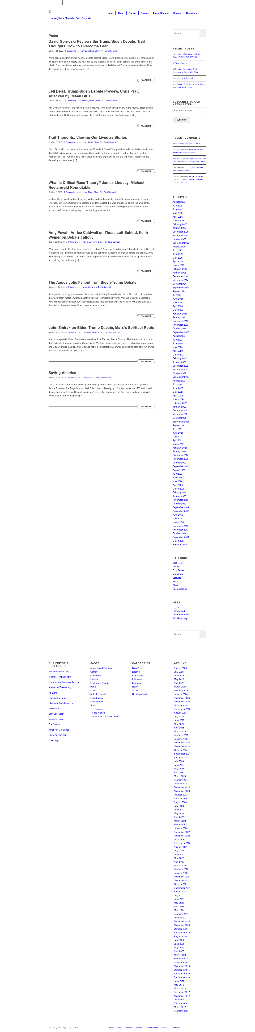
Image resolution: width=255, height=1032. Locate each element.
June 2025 (178, 253)
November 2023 (180, 324)
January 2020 (179, 496)
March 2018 (178, 522)
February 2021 (180, 447)
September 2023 (181, 332)
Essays (176, 566)
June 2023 (178, 343)
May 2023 (177, 347)
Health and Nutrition (100, 683)
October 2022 (179, 373)
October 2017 (179, 533)
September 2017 (181, 537)
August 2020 (179, 470)
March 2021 (178, 444)
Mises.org (53, 740)
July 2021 (177, 429)
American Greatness (59, 729)
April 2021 (178, 440)
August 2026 (179, 201)
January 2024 (179, 317)
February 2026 (180, 224)
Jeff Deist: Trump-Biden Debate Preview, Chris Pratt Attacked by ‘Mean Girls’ (94, 93)
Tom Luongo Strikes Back (183, 78)
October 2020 (179, 462)
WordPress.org (180, 618)
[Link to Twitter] (54, 2)
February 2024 (180, 313)
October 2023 (179, 328)
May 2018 (177, 518)
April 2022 (178, 395)
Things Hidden (97, 712)
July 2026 (177, 205)
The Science (96, 709)
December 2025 (180, 231)
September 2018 (181, 511)
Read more (146, 80)
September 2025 (181, 242)
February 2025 (180, 268)
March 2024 (178, 309)
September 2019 (181, 507)
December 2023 (180, 321)
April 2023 (178, 350)
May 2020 (177, 481)
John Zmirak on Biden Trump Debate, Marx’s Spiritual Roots (101, 327)
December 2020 (180, 455)
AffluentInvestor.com (59, 671)
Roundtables (96, 697)
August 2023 (179, 335)
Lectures (177, 577)
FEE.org (53, 692)
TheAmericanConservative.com (64, 682)
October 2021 (179, 417)
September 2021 (181, 421)
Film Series (178, 570)
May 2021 (177, 436)
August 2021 (179, 425)
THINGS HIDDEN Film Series (105, 716)
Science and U (97, 701)
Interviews (84, 50)
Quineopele (177, 149)
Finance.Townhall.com (60, 676)
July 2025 (177, 250)
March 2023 (178, 354)
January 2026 (179, 227)
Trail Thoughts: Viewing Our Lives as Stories (88, 137)
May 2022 (177, 391)
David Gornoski (111, 50)
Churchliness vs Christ (191, 143)
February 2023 (180, 358)
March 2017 (178, 540)
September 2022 (181, 376)
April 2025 (178, 261)
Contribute (95, 675)
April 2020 (178, 485)
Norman (176, 143)
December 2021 (180, 410)
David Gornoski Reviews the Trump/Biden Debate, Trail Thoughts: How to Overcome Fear (97, 43)
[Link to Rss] (65, 2)
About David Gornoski (101, 668)
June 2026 (178, 209)
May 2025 (177, 257)
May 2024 (177, 302)
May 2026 (177, 212)
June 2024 (178, 298)
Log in (176, 607)
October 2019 (179, 503)
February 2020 (180, 492)
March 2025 (178, 265)
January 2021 (179, 451)
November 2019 (180, 499)
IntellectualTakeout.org (60, 687)
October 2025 (179, 239)
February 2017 (180, 544)
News (91, 50)
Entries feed (179, 610)
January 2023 (179, 362)
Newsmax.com (56, 719)
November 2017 (180, 529)
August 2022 (179, 380)
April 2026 (178, 216)
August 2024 (179, 291)
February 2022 (180, 403)
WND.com (54, 708)
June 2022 (178, 388)
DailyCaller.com (56, 713)
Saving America (62, 372)
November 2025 (180, 235)
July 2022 (177, 384)
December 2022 (180, 365)
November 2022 (180, 369)
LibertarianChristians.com (61, 703)
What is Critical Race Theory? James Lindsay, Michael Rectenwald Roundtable (96, 185)
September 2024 (181, 287)
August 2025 (179, 246)
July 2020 (177, 473)
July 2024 (177, 294)
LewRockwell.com (58, 697)
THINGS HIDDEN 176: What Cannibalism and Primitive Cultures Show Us (188, 179)
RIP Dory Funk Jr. (180, 63)
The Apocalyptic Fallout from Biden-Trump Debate (93, 282)
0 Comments (70, 50)
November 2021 (180, 414)
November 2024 (180, 280)
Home (93, 686)
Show (97, 50)
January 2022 (179, 406)
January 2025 (179, 272)
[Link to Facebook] (49, 2)
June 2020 (178, 477)
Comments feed (181, 614)
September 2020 (181, 466)
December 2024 (180, 276)
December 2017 (180, 526)
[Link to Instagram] (59, 2)
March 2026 (178, 220)
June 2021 (178, 432)
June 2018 (178, 514)
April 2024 (178, 306)
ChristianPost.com (58, 734)
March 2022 (178, 399)
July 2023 (177, 339)
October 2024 (179, 283)
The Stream (54, 724)
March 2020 (178, 488)
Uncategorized (180, 588)
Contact (94, 671)
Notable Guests (98, 694)
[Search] (203, 13)
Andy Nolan (177, 158)
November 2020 (180, 458)
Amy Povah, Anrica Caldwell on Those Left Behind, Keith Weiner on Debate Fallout (98, 235)
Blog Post (177, 562)
